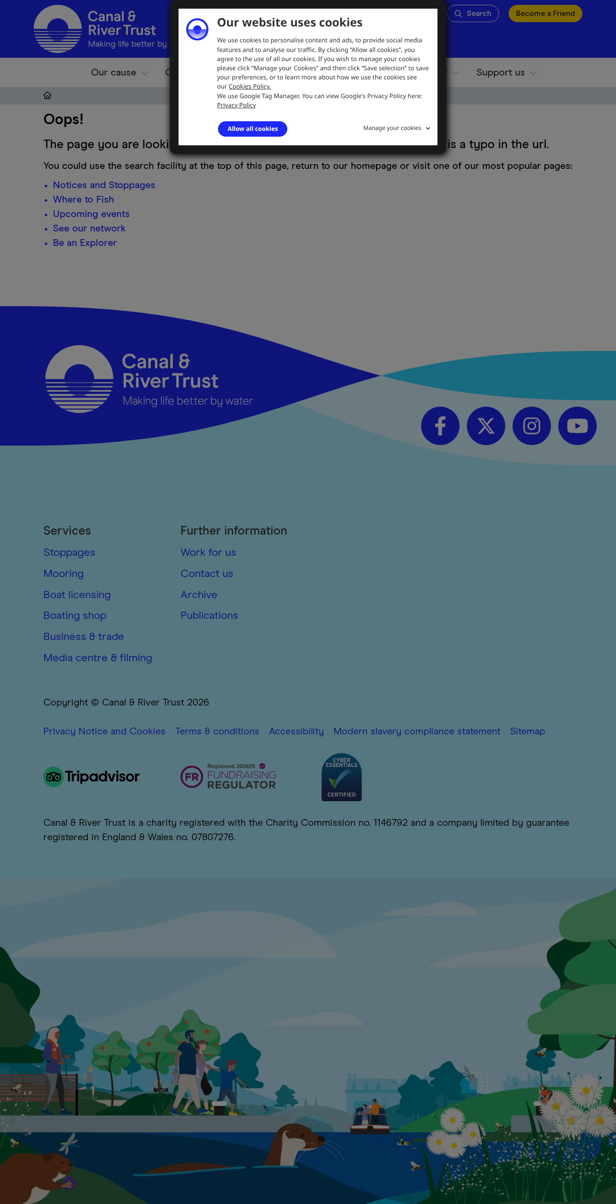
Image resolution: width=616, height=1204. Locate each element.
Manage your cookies (392, 128)
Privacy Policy (236, 105)
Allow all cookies (253, 128)
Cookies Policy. (250, 86)
